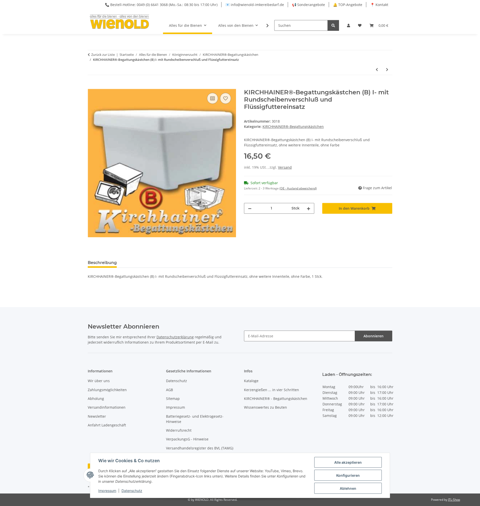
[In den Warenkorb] (92, 86)
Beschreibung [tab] (102, 262)
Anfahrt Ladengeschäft (107, 425)
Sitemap (173, 398)
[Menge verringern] (249, 208)
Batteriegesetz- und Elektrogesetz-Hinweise (195, 419)
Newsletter (97, 416)
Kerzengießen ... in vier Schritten (271, 389)
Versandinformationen (107, 407)
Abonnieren (374, 336)
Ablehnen (348, 488)
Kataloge (251, 380)
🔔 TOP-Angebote (347, 4)
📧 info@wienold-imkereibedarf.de (255, 4)
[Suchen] (333, 25)
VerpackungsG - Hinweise (187, 439)
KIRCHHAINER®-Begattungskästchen (293, 126)
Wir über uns (99, 380)
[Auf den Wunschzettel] (225, 98)
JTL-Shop (454, 499)
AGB (169, 389)
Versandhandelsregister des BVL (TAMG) (199, 448)
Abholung (96, 398)
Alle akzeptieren (348, 462)
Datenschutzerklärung (175, 337)
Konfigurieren (348, 475)
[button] (348, 25)
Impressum (107, 490)
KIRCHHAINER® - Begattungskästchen (275, 398)
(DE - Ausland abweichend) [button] (298, 188)
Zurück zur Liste (103, 54)
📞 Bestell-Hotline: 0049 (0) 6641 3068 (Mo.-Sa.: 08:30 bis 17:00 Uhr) (161, 4)
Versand (285, 167)
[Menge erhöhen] (308, 208)
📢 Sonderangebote (308, 4)
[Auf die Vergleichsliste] (212, 98)
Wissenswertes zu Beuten (265, 407)
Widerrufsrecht (179, 430)
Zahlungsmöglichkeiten (107, 389)
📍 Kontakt (379, 4)
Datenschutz (132, 490)
